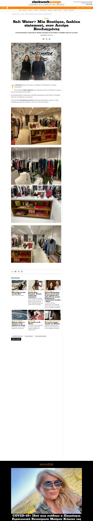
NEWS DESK (24, 10)
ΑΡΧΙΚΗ (20, 10)
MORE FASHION (16, 339)
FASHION (55, 10)
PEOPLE (59, 10)
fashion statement (29, 336)
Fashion (22, 14)
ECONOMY (36, 10)
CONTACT (82, 7)
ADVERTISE (89, 7)
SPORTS (65, 10)
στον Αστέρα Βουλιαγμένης (40, 336)
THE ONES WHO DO (42, 10)
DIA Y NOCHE (71, 10)
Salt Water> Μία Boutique (18, 336)
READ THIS (30, 10)
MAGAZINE (50, 10)
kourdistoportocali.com (16, 14)
